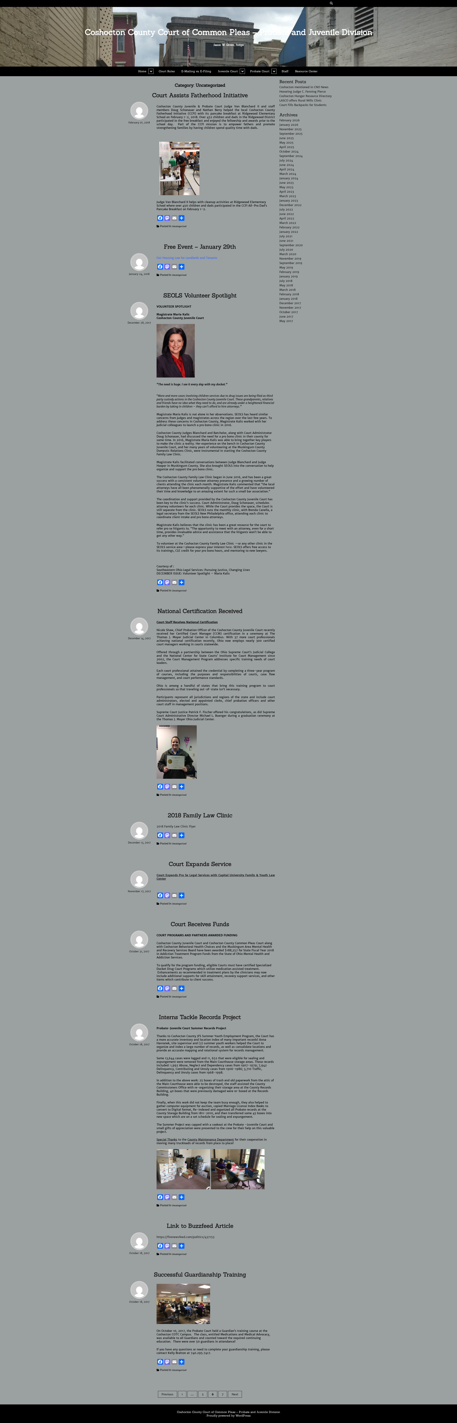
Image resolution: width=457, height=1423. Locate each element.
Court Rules (167, 71)
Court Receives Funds (200, 924)
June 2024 (286, 165)
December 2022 (290, 205)
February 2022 (289, 227)
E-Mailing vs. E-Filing (196, 71)
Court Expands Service (200, 864)
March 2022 (287, 223)
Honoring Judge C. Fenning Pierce (302, 91)
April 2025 (286, 147)
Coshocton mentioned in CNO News (303, 87)
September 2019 (290, 263)
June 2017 (286, 316)
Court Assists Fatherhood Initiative (200, 95)
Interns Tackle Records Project (200, 1017)
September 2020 (291, 245)
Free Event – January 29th (200, 246)
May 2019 (286, 267)
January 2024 (288, 178)
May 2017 (286, 321)
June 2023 (286, 182)
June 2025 (286, 138)
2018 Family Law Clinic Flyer (176, 826)
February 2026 (289, 120)
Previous (167, 1394)
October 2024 (288, 151)
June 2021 (286, 240)
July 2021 (285, 236)
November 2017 (290, 307)
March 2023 (287, 196)
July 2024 (286, 160)
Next (235, 1394)
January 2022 (288, 232)
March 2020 (287, 254)
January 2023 (288, 200)
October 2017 (288, 312)
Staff (285, 71)
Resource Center (306, 71)
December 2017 (290, 303)
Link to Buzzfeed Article (200, 1225)
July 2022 (286, 209)
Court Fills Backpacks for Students (303, 105)
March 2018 (287, 290)
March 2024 (287, 174)
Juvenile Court (228, 71)
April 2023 (286, 191)
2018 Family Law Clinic (200, 815)
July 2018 (285, 281)
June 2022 (286, 214)
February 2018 (289, 294)
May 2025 (286, 142)
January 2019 (288, 276)
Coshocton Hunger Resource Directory (305, 96)
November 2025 (290, 129)
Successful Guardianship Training (200, 1274)
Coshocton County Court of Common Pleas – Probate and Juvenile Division (228, 32)
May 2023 (286, 187)
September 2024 (291, 156)
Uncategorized (179, 226)
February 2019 (289, 272)
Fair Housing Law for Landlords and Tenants (187, 258)
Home (142, 71)
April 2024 (286, 169)
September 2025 (291, 133)
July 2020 (286, 249)
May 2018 (286, 285)
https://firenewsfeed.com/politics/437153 (185, 1237)
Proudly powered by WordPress (229, 1415)
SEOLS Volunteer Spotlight (200, 295)
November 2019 (290, 258)
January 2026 (288, 124)
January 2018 (288, 298)
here (229, 547)
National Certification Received (200, 611)
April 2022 (286, 218)
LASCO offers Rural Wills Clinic (300, 100)
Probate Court (259, 71)
